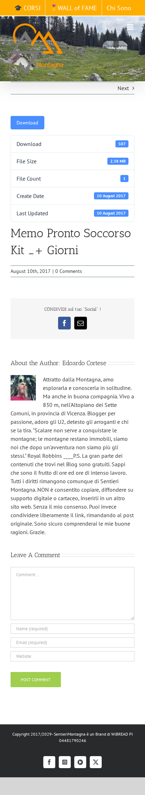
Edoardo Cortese (84, 363)
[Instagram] (65, 762)
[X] (96, 762)
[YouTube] (80, 762)
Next (123, 88)
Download (27, 122)
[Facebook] (64, 323)
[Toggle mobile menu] (130, 27)
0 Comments (68, 271)
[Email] (80, 323)
